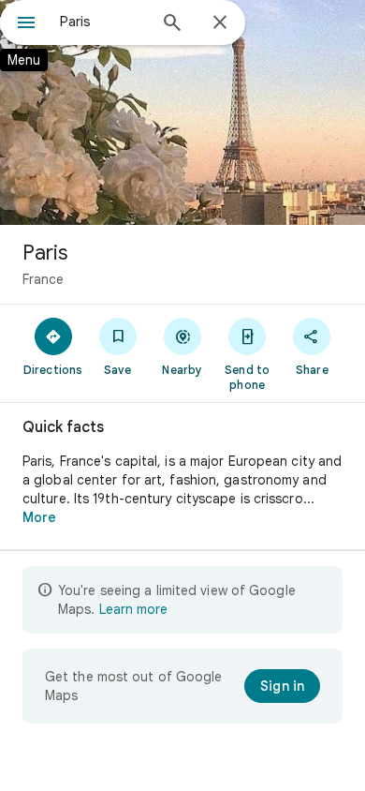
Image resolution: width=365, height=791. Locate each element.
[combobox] (103, 21)
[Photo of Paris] (182, 112)
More (39, 517)
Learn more (133, 609)
